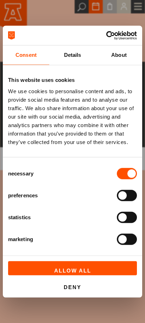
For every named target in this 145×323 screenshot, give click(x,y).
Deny (72, 287)
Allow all (72, 270)
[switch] (127, 195)
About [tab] (119, 55)
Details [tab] (72, 55)
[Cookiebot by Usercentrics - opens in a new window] (106, 35)
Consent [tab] (26, 55)
